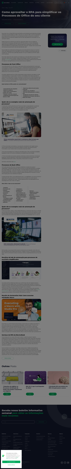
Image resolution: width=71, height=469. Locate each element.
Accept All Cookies (11, 461)
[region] (11, 459)
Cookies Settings (11, 464)
